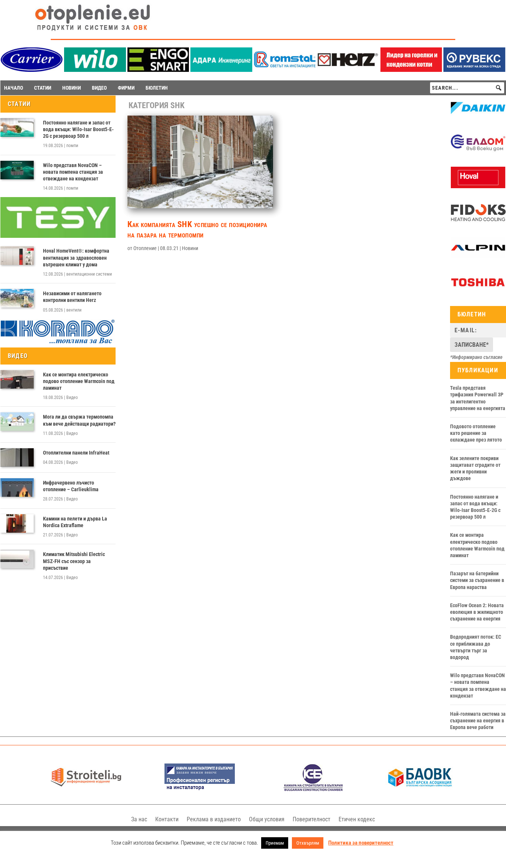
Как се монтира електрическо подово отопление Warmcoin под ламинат (78, 381)
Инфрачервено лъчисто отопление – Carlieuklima (71, 486)
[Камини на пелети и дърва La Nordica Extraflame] (17, 523)
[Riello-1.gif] (411, 69)
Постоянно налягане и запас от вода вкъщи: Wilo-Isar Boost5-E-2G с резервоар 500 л (78, 129)
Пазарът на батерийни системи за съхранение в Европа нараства (477, 580)
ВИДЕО (99, 88)
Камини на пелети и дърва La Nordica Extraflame (75, 522)
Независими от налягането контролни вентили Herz (72, 296)
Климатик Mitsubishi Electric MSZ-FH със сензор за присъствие (74, 560)
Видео (72, 397)
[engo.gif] (158, 69)
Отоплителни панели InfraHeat (76, 453)
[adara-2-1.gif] (221, 69)
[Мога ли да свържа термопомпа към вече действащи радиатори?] (17, 421)
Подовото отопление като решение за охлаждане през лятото (476, 433)
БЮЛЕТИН (157, 88)
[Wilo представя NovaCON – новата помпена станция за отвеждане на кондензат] (17, 170)
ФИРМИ (126, 88)
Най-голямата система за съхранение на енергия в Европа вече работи (478, 720)
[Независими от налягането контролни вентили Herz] (17, 298)
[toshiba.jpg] (478, 291)
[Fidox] (478, 222)
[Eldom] (478, 152)
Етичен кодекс (357, 819)
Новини (190, 248)
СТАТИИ (42, 88)
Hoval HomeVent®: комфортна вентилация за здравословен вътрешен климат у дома (76, 257)
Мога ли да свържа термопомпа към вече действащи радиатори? (79, 420)
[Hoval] (478, 186)
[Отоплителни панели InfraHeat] (17, 457)
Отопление (145, 248)
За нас (139, 819)
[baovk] (420, 789)
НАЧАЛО (13, 88)
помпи (72, 145)
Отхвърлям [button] (307, 843)
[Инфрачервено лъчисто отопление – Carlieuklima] (17, 487)
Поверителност (311, 819)
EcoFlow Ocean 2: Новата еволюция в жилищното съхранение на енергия (477, 612)
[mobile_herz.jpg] (348, 69)
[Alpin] (478, 256)
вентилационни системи (89, 274)
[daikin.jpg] (478, 117)
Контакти (167, 819)
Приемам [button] (275, 843)
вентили (73, 310)
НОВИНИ (71, 88)
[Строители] (86, 789)
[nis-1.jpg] (199, 789)
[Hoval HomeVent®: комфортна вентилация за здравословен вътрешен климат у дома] (17, 255)
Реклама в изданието (214, 819)
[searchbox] (467, 87)
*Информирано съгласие (476, 357)
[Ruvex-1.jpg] (474, 69)
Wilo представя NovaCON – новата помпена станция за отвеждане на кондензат (73, 172)
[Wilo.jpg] (95, 69)
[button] (498, 87)
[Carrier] (32, 69)
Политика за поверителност (360, 842)
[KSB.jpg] (313, 789)
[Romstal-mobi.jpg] (285, 69)
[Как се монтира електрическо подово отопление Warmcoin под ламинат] (17, 379)
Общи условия (266, 819)
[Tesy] (58, 236)
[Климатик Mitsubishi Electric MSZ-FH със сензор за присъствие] (17, 559)
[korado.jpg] (58, 342)
